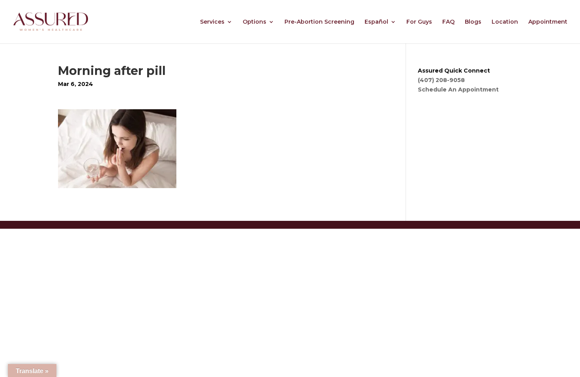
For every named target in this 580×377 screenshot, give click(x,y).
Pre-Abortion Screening (319, 22)
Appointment (547, 22)
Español (376, 22)
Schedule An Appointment (458, 89)
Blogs (473, 22)
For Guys (419, 22)
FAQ (448, 22)
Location (505, 22)
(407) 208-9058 (441, 80)
